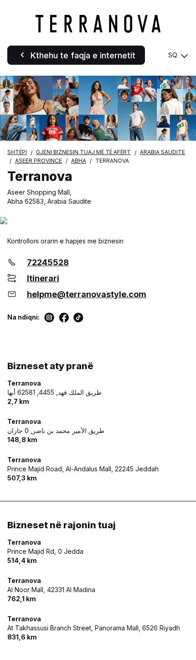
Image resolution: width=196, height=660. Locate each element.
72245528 (48, 262)
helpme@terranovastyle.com (86, 294)
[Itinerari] (98, 221)
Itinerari (43, 278)
